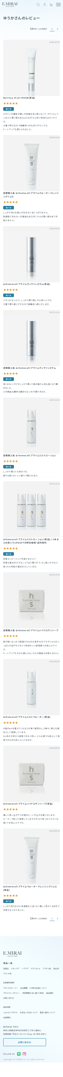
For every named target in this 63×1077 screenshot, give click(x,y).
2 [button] (57, 28)
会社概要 (24, 988)
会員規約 (7, 1017)
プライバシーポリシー (11, 993)
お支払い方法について (29, 1012)
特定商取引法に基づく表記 (33, 993)
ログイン (45, 5)
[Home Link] (9, 4)
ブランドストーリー (10, 988)
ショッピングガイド (10, 1012)
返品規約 (49, 993)
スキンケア (15, 968)
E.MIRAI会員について (38, 988)
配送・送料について (47, 1012)
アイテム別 (47, 968)
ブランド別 (7, 973)
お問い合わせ (24, 1042)
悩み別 (56, 968)
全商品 (6, 968)
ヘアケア (25, 968)
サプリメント (35, 968)
